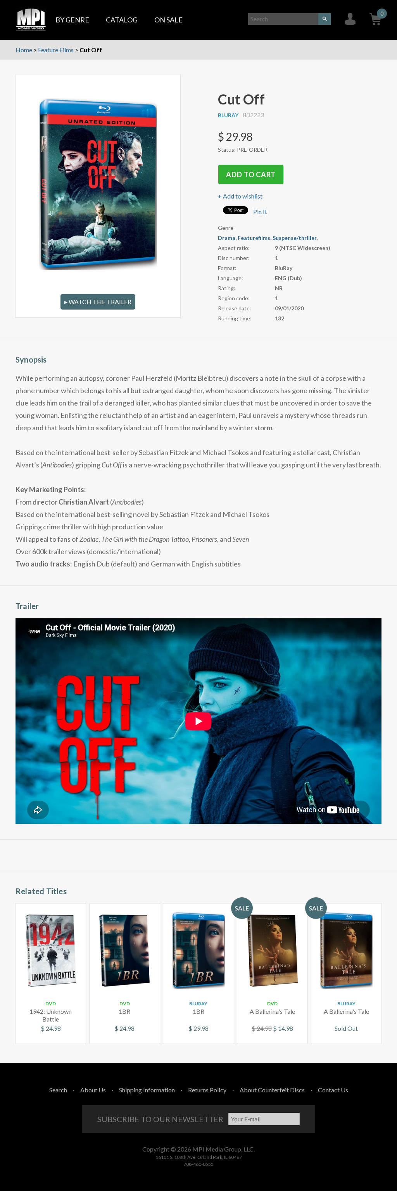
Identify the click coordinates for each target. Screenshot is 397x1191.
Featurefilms (254, 237)
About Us (93, 1089)
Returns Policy (207, 1089)
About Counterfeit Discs (272, 1089)
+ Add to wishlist (240, 196)
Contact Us (333, 1089)
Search (58, 1089)
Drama (226, 237)
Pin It (260, 211)
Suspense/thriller (294, 237)
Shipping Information (147, 1089)
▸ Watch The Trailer (97, 301)
